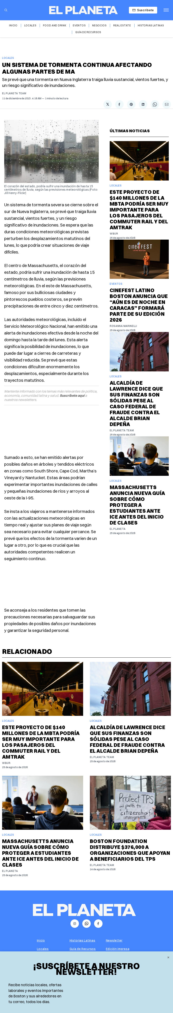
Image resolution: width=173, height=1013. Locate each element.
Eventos (79, 25)
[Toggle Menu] (166, 10)
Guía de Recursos (88, 32)
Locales (30, 25)
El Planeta (118, 528)
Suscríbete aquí (72, 395)
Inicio (13, 25)
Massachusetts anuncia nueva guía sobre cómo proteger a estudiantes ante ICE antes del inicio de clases (137, 505)
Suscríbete (145, 10)
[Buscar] (6, 10)
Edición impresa (118, 949)
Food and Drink (54, 25)
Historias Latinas (151, 25)
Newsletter (114, 940)
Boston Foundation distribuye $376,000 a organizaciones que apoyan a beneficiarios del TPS (130, 850)
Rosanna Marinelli (123, 326)
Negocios (99, 25)
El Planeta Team (14, 93)
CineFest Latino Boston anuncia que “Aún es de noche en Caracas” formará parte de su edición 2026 (139, 305)
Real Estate (122, 25)
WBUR (114, 233)
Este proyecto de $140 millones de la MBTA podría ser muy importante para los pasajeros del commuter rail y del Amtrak (139, 210)
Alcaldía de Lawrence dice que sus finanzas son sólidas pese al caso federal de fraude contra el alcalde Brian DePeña (136, 403)
